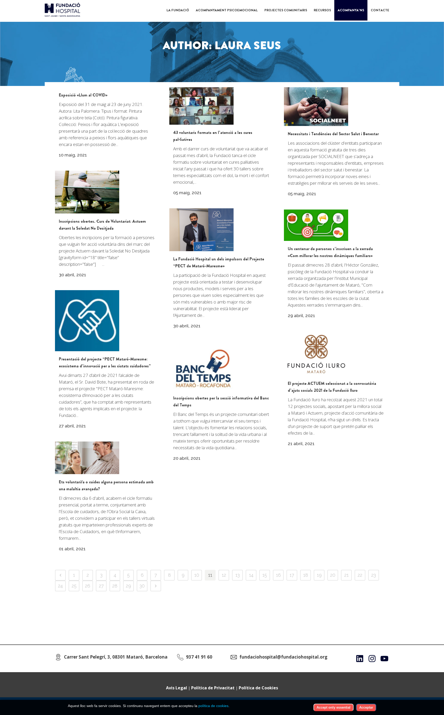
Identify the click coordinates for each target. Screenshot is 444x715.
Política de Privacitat (213, 688)
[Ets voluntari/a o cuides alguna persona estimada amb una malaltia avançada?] (87, 458)
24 (60, 586)
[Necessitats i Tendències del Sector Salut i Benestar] (316, 106)
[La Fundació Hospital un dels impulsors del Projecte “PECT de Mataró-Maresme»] (201, 229)
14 (251, 575)
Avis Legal (176, 688)
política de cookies (213, 706)
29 (128, 586)
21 (346, 575)
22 (360, 575)
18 (305, 575)
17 (292, 575)
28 (114, 586)
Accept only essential (333, 707)
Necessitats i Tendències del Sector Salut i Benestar (333, 134)
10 (196, 575)
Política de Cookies (258, 688)
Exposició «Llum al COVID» (83, 95)
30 (142, 586)
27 (101, 586)
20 (332, 575)
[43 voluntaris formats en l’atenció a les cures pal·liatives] (201, 106)
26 (87, 586)
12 (224, 575)
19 (319, 575)
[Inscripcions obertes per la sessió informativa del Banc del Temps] (201, 365)
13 (237, 575)
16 (278, 575)
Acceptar (366, 707)
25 (74, 586)
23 (373, 575)
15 (264, 575)
